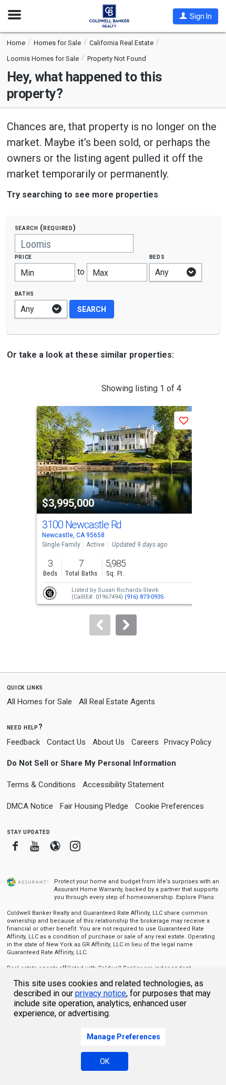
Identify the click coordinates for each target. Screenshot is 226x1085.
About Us (109, 742)
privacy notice (100, 993)
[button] (195, 16)
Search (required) (45, 228)
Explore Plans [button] (195, 897)
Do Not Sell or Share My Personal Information (91, 763)
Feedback (23, 742)
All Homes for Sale (39, 701)
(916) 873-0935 (144, 596)
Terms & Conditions (41, 784)
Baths (25, 293)
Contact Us (66, 742)
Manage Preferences (123, 1036)
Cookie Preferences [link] (169, 806)
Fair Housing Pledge (94, 806)
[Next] (126, 624)
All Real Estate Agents (117, 701)
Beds (157, 256)
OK (104, 1061)
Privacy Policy (187, 742)
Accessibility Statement (123, 784)
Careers (145, 742)
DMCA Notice (30, 806)
